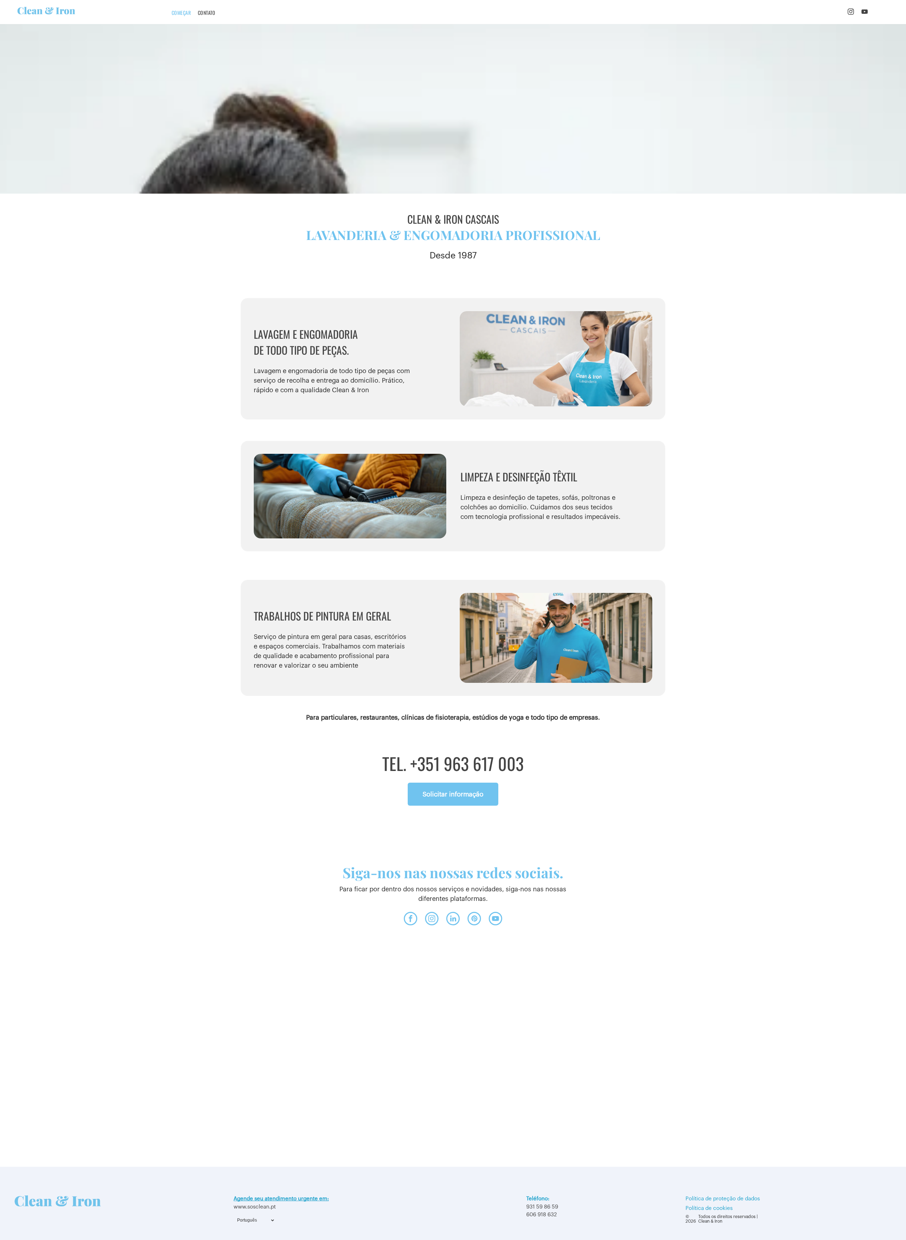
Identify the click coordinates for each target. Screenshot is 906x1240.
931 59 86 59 (542, 1207)
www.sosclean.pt (255, 1207)
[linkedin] (453, 919)
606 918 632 (541, 1214)
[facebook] (410, 919)
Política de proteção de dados (723, 1198)
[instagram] (850, 12)
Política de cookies (709, 1208)
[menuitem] (181, 12)
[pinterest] (474, 919)
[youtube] (864, 12)
